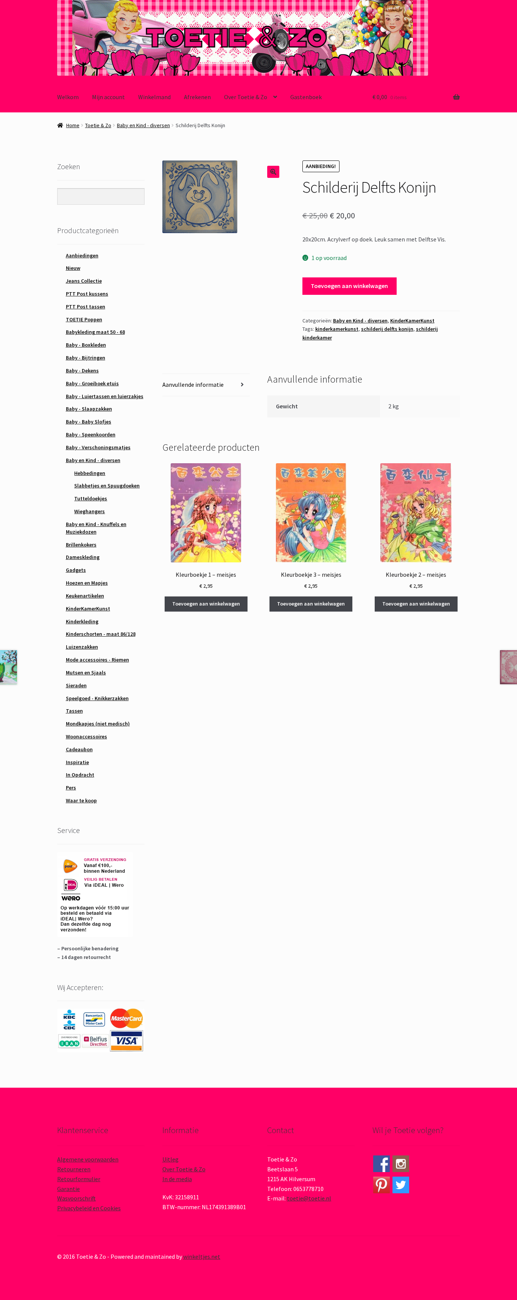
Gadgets (76, 570)
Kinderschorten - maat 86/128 (100, 634)
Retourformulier (78, 1179)
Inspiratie (77, 762)
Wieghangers (89, 511)
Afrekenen (197, 97)
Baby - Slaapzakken (89, 408)
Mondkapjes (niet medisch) (98, 723)
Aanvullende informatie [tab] (193, 384)
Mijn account (108, 97)
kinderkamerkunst (336, 328)
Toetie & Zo (98, 125)
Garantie (68, 1189)
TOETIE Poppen (84, 319)
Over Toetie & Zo (245, 97)
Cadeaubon (79, 749)
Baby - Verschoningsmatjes (98, 447)
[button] (273, 172)
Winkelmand (154, 97)
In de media (177, 1179)
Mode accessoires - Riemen (97, 659)
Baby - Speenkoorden (90, 434)
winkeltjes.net (201, 1256)
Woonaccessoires (86, 736)
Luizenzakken (82, 646)
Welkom (68, 97)
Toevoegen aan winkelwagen (349, 286)
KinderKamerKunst (412, 320)
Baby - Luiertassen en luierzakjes (104, 396)
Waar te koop (81, 800)
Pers (71, 787)
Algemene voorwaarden (87, 1159)
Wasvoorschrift (76, 1198)
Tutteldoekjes (90, 498)
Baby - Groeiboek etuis (92, 383)
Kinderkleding (82, 621)
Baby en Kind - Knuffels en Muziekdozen (96, 528)
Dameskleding (83, 557)
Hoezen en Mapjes (87, 582)
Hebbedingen (89, 473)
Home (72, 125)
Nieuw (73, 268)
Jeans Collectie (84, 280)
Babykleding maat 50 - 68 (95, 332)
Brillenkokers (81, 544)
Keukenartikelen (85, 595)
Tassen (74, 710)
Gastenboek (306, 97)
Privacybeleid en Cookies (89, 1208)
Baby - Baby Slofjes (88, 421)
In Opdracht (80, 774)
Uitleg (170, 1159)
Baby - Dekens (82, 370)
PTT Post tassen (85, 306)
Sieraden (76, 685)
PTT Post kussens (87, 293)
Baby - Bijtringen (85, 357)
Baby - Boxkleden (86, 344)
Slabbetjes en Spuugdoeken (107, 485)
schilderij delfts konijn (387, 328)
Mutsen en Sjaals (86, 672)
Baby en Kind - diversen (143, 125)
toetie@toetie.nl (309, 1198)
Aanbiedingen (82, 255)
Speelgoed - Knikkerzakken (97, 698)
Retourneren (73, 1169)
